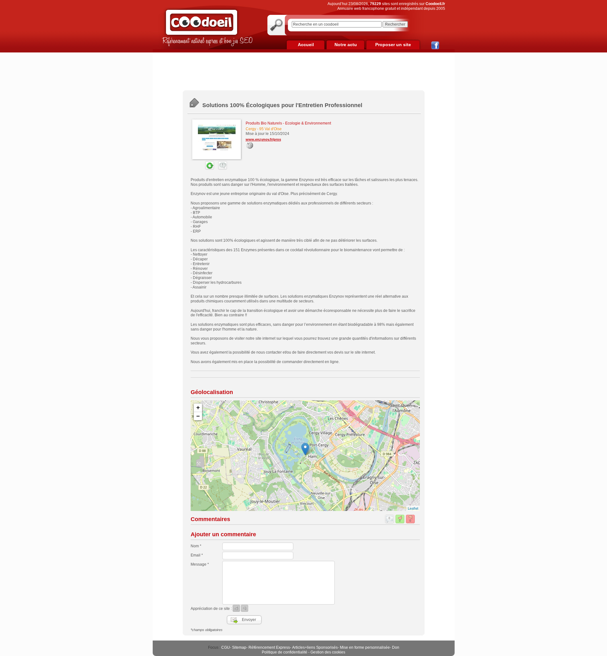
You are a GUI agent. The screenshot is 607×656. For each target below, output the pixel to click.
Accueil (306, 44)
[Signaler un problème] (221, 168)
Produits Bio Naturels (264, 123)
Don (395, 647)
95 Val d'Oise (270, 129)
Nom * (196, 546)
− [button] (198, 416)
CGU (225, 647)
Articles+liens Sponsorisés (315, 647)
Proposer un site (393, 44)
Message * (200, 564)
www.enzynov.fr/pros (263, 139)
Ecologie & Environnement (308, 123)
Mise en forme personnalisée (365, 647)
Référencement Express (269, 647)
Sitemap (239, 647)
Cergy (251, 129)
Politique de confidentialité (284, 652)
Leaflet (413, 508)
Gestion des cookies (327, 652)
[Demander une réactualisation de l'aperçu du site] (202, 168)
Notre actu (345, 44)
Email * (197, 555)
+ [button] (198, 407)
